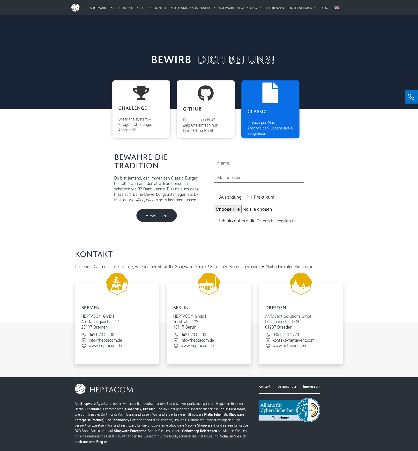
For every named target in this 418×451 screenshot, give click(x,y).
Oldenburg (93, 409)
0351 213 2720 (286, 335)
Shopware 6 (100, 7)
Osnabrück (133, 409)
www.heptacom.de (105, 345)
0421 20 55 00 (101, 335)
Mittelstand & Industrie (191, 7)
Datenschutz (286, 386)
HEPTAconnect (154, 7)
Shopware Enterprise (130, 430)
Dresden (149, 409)
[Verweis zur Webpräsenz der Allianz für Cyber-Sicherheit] (289, 409)
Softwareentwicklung (238, 7)
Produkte (126, 7)
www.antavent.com (289, 345)
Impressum (311, 386)
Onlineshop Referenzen (199, 430)
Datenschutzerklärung (277, 221)
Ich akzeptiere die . (258, 221)
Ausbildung (230, 197)
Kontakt (264, 386)
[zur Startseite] (75, 7)
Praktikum (264, 197)
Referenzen (274, 7)
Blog (324, 7)
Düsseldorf (237, 409)
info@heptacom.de (105, 340)
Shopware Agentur (94, 403)
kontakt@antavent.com (293, 340)
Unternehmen (301, 7)
